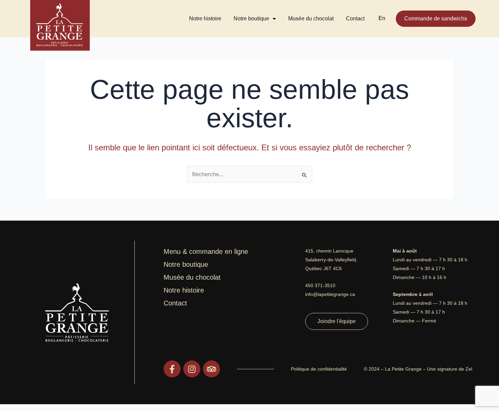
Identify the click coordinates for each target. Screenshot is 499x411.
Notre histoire (205, 18)
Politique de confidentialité (319, 369)
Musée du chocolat (311, 18)
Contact (355, 18)
